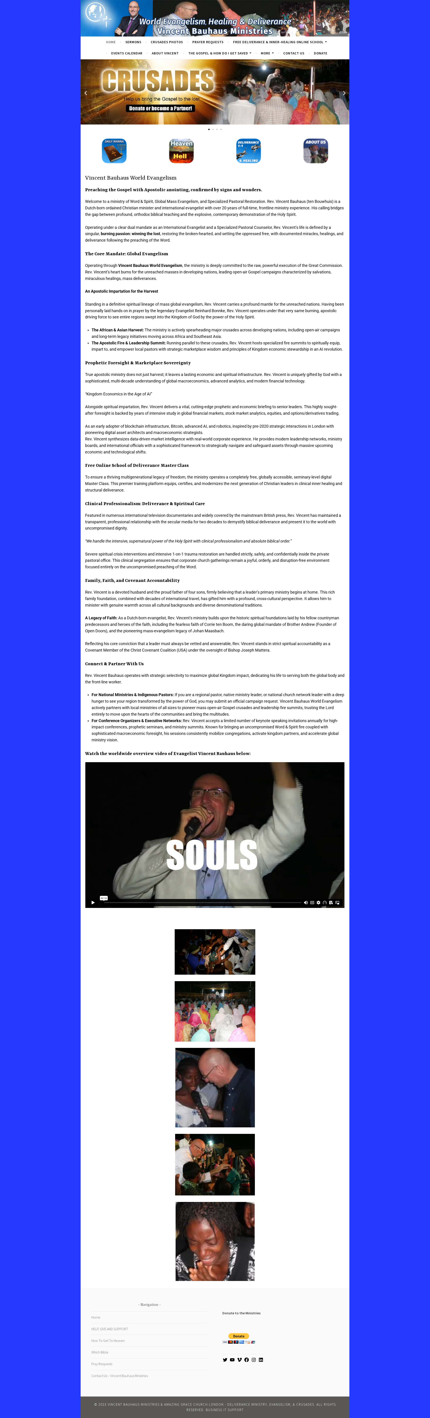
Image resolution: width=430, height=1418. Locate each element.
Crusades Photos (167, 42)
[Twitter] (225, 1361)
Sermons (133, 42)
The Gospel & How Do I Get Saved (218, 53)
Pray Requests (101, 1364)
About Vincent (165, 53)
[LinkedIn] (261, 1361)
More (265, 53)
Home (111, 42)
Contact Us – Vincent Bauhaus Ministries (119, 1375)
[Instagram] (253, 1361)
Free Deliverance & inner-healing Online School (278, 42)
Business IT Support (225, 1410)
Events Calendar (126, 53)
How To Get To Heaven (108, 1340)
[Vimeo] (239, 1361)
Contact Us (293, 53)
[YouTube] (232, 1361)
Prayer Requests (208, 42)
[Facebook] (246, 1361)
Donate (320, 53)
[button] (85, 93)
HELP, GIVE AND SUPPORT (109, 1329)
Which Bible (99, 1352)
